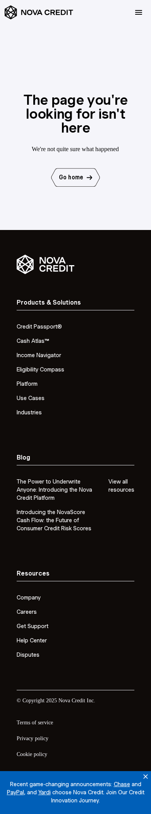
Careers (27, 612)
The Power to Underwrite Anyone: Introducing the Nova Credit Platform (54, 490)
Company (29, 597)
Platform (27, 384)
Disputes (28, 655)
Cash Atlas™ (33, 341)
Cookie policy (32, 754)
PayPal (15, 792)
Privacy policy (32, 738)
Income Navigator (39, 355)
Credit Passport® (39, 327)
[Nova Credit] (39, 12)
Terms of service (35, 722)
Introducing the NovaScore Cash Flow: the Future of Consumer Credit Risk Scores (54, 520)
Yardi (44, 792)
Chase (122, 784)
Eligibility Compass (40, 369)
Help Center (32, 640)
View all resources (121, 486)
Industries (29, 412)
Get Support (32, 626)
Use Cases (31, 398)
